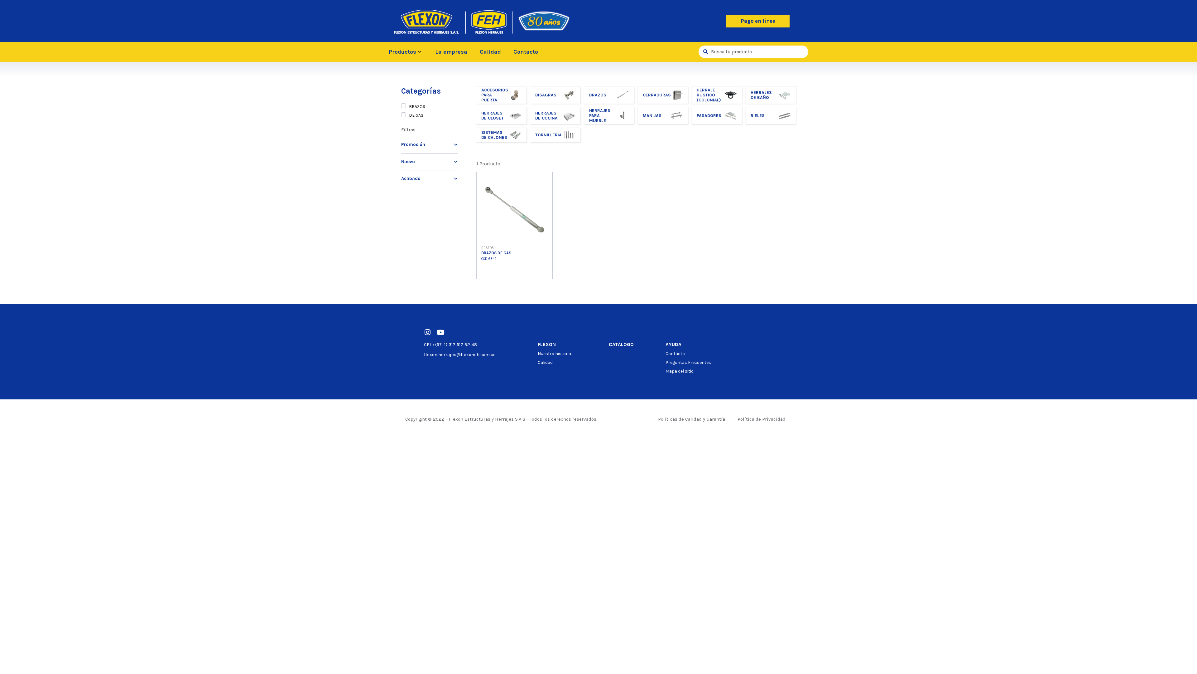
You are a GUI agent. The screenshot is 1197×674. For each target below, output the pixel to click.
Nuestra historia (554, 353)
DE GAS (416, 115)
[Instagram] (427, 332)
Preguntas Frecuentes (688, 362)
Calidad (490, 51)
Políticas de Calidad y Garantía (691, 419)
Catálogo (621, 344)
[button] (758, 21)
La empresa (451, 51)
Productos (402, 51)
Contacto (525, 51)
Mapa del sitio (680, 371)
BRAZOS (417, 106)
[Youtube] (440, 332)
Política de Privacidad (762, 419)
